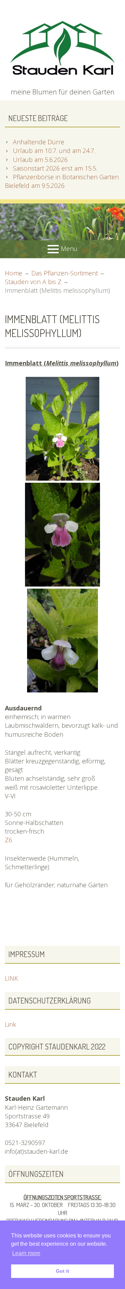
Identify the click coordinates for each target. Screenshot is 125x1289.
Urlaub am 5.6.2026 (40, 159)
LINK (11, 978)
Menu (69, 248)
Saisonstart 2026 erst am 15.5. (55, 168)
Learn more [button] (26, 1253)
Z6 (8, 840)
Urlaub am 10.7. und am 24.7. (54, 150)
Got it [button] (62, 1271)
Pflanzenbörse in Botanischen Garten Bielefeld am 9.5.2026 (62, 181)
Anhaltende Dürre (38, 142)
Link (10, 1024)
